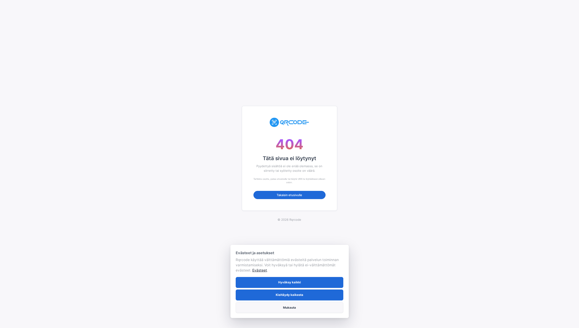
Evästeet (259, 270)
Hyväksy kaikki (289, 282)
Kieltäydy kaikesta (289, 295)
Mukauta (289, 307)
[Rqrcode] (289, 122)
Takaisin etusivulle (289, 195)
